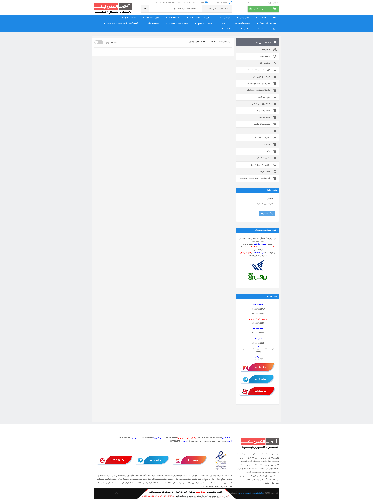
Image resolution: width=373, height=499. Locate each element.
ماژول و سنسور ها (152, 17)
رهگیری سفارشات (243, 29)
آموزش (273, 29)
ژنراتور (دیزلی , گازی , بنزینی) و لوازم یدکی (122, 23)
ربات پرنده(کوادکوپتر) (268, 23)
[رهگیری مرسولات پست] (257, 265)
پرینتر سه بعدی (130, 17)
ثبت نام (250, 2)
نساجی (267, 144)
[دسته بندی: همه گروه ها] (208, 8)
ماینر (223, 23)
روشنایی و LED (224, 17)
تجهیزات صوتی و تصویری (178, 23)
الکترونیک (262, 17)
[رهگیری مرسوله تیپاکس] (257, 276)
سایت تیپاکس (245, 252)
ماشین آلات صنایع (205, 23)
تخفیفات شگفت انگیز (242, 23)
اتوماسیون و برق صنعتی (260, 103)
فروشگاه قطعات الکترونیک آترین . (251, 493)
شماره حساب (225, 29)
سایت (263, 252)
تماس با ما (260, 29)
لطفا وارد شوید (273, 2)
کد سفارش (271, 198)
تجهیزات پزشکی (153, 23)
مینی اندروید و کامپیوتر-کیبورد (258, 83)
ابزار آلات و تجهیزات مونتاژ (199, 17)
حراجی (267, 130)
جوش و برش (244, 17)
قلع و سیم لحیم (174, 17)
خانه (274, 17)
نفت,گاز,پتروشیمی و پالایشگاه (258, 90)
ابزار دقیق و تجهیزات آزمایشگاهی (258, 70)
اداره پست (256, 252)
